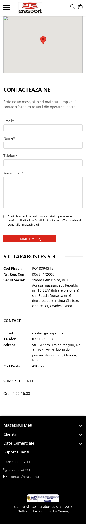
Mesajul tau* (13, 173)
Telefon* (10, 155)
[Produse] (7, 8)
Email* (8, 120)
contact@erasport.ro (48, 333)
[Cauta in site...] (72, 7)
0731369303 (42, 339)
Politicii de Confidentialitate (39, 220)
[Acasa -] (30, 8)
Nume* (9, 138)
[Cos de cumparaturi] (80, 7)
